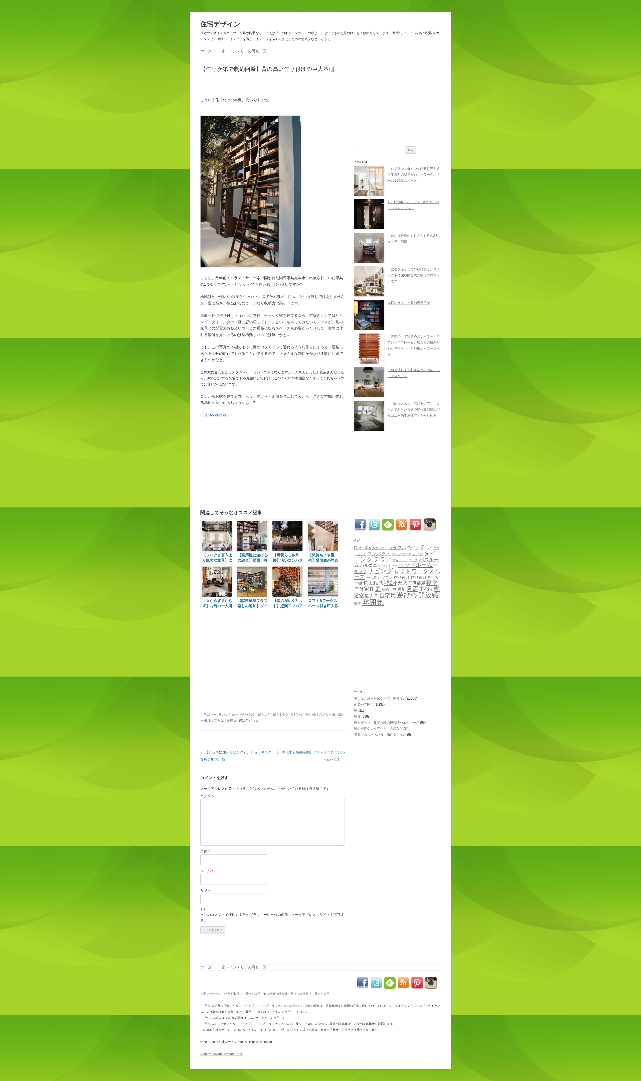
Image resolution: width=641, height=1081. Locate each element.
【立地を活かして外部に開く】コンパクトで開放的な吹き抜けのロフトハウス (414, 275)
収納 (340, 714)
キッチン (419, 547)
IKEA (367, 548)
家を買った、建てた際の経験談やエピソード (386, 722)
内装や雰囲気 (364, 704)
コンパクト (379, 553)
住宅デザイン (220, 24)
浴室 (359, 595)
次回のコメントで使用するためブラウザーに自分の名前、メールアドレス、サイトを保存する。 (272, 918)
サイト (205, 891)
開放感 (428, 595)
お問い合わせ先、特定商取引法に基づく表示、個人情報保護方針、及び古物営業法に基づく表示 (265, 994)
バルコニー (370, 565)
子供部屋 (416, 583)
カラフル (397, 547)
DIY (358, 547)
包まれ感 (373, 583)
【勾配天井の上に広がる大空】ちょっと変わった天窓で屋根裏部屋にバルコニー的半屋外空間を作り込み (414, 409)
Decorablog (217, 415)
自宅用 (387, 595)
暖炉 (402, 589)
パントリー (389, 565)
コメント (207, 796)
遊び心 (407, 595)
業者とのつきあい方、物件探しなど (380, 734)
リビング (296, 714)
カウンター (379, 548)
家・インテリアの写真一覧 (244, 51)
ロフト (402, 571)
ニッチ (413, 560)
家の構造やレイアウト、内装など (378, 728)
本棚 (203, 720)
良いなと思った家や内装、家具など (245, 714)
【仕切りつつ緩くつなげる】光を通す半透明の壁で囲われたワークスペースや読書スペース (414, 174)
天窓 (402, 583)
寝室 (431, 583)
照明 (369, 596)
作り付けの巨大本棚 (320, 714)
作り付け (402, 577)
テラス (383, 559)
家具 (276, 714)
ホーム (206, 51)
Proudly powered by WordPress (221, 1054)
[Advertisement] (258, 81)
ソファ (417, 554)
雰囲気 (219, 720)
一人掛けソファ (379, 578)
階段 (357, 604)
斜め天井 (389, 589)
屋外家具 (364, 589)
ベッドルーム (415, 565)
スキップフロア (401, 554)
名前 (205, 851)
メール (206, 871)
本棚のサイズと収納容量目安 (409, 303)
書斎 (412, 589)
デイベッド (400, 560)
